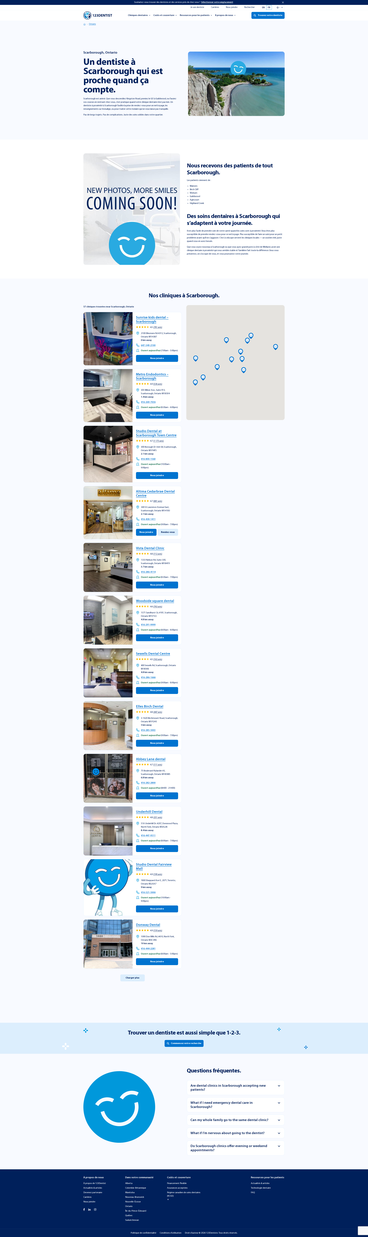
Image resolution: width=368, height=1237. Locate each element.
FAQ (253, 1192)
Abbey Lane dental (150, 759)
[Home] (84, 24)
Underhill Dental (149, 812)
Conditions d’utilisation (170, 1233)
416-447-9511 (148, 835)
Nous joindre (231, 7)
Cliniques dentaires (138, 16)
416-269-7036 (148, 402)
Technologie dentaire (261, 1188)
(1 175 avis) (158, 441)
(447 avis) (157, 712)
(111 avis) (157, 765)
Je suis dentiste (197, 7)
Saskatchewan (132, 1220)
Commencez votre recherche (186, 1043)
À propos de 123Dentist (94, 1183)
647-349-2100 (148, 345)
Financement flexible (177, 1183)
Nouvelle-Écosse (133, 1202)
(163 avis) (157, 659)
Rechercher (249, 7)
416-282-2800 (148, 783)
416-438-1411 (148, 519)
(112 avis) (157, 554)
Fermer (283, 2)
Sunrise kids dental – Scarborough (152, 319)
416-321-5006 (148, 892)
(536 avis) (157, 384)
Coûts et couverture (163, 16)
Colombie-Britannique (135, 1188)
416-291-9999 (148, 625)
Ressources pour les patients (195, 16)
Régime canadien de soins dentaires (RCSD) (183, 1194)
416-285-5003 (148, 730)
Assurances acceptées (177, 1188)
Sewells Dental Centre (153, 654)
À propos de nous (224, 16)
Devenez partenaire (92, 1192)
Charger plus (132, 978)
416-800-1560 (148, 459)
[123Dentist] (97, 15)
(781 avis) (157, 327)
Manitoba (130, 1192)
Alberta (128, 1183)
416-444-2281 (148, 949)
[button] (242, 359)
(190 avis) (157, 874)
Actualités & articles (92, 1188)
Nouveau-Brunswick (134, 1197)
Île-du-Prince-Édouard (135, 1211)
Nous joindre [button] (157, 358)
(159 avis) (157, 930)
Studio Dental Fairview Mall (154, 867)
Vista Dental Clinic (150, 548)
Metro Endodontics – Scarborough (152, 376)
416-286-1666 (148, 677)
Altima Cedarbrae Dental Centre (155, 494)
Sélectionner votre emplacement (217, 2)
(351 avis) (157, 817)
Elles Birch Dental (149, 706)
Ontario (92, 24)
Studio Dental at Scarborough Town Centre (156, 433)
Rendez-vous (168, 532)
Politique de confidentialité (143, 1233)
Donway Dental (148, 925)
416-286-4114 (148, 572)
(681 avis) (157, 501)
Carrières (215, 7)
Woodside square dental (155, 601)
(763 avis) (157, 607)
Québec (129, 1215)
